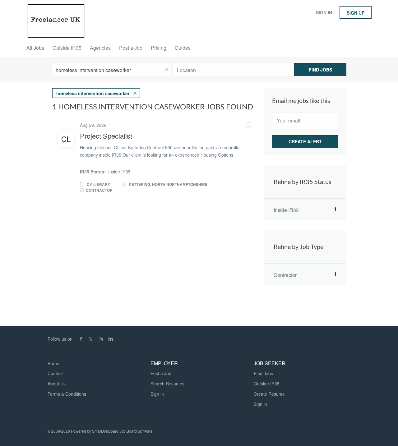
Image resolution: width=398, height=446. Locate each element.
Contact (55, 373)
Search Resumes (167, 383)
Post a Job (160, 373)
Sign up (355, 13)
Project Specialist (106, 135)
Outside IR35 (267, 383)
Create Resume (269, 394)
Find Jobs (320, 70)
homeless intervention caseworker (92, 93)
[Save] (242, 125)
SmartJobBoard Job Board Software (122, 431)
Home (53, 363)
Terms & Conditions (67, 394)
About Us (57, 383)
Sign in (324, 12)
